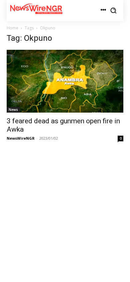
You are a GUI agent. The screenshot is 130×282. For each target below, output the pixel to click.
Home (12, 28)
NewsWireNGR (21, 138)
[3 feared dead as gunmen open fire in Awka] (65, 81)
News (13, 109)
